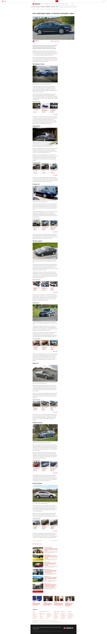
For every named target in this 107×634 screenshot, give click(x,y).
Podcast (66, 3)
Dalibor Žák (37, 40)
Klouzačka (49, 621)
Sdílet (56, 41)
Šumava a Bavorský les (63, 615)
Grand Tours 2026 (42, 618)
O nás (33, 627)
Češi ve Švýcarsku (63, 616)
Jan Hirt (40, 615)
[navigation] (1, 1)
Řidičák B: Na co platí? (70, 616)
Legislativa (37, 6)
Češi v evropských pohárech (54, 620)
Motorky (53, 3)
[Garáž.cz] (36, 4)
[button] (53, 28)
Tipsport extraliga (49, 615)
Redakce (38, 627)
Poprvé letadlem (63, 614)
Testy (50, 3)
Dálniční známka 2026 (70, 614)
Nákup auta (48, 6)
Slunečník (46, 621)
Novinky (43, 3)
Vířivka (60, 621)
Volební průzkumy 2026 (35, 614)
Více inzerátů (55, 114)
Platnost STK (69, 618)
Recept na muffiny (56, 614)
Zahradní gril (57, 621)
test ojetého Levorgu (45, 446)
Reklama (51, 627)
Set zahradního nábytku (53, 621)
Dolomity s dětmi (63, 618)
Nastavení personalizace (36, 628)
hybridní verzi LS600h (49, 332)
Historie (59, 3)
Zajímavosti (46, 3)
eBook (53, 41)
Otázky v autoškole (70, 617)
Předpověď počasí (41, 620)
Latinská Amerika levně (63, 617)
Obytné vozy (53, 6)
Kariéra (36, 627)
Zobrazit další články (36, 591)
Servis (56, 3)
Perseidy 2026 (45, 620)
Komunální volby (34, 618)
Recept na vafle (55, 617)
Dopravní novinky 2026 (70, 615)
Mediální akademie (47, 627)
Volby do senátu (34, 617)
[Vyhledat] (57, 1)
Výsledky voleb (34, 615)
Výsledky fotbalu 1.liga (49, 614)
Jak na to (34, 6)
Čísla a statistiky (43, 6)
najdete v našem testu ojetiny (49, 119)
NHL (47, 618)
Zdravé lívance (55, 615)
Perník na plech (55, 618)
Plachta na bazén (40, 621)
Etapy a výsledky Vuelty (42, 614)
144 (58, 41)
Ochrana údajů (42, 627)
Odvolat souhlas (58, 627)
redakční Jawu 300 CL (53, 52)
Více (72, 3)
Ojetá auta (62, 3)
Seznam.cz (104, 1)
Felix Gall (41, 617)
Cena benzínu (49, 620)
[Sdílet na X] (57, 540)
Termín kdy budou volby (35, 616)
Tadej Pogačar (41, 616)
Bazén (36, 621)
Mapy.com (38, 620)
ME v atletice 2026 (49, 616)
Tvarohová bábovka (56, 616)
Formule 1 (48, 617)
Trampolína (43, 621)
